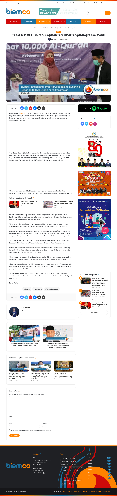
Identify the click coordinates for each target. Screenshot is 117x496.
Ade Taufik (53, 39)
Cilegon (64, 461)
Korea (64, 470)
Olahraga (65, 477)
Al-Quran (27, 289)
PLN (63, 483)
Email (11, 423)
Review (73, 21)
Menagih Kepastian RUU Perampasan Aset (29, 202)
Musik (72, 474)
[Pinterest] (30, 108)
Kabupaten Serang (76, 467)
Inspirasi (58, 21)
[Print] (43, 108)
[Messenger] (35, 108)
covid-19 (73, 461)
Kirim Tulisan (73, 3)
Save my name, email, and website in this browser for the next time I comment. (31, 430)
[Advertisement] (41, 136)
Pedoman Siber (83, 3)
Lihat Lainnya (94, 312)
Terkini (14, 21)
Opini (74, 477)
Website (45, 423)
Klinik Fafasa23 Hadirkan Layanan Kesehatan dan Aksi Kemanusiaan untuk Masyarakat (98, 294)
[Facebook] (22, 108)
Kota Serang (73, 470)
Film (73, 464)
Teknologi (43, 21)
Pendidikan (76, 480)
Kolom (88, 21)
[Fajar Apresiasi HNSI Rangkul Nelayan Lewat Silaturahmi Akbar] (48, 204)
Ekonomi (64, 464)
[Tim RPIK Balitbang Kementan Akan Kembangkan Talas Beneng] (63, 366)
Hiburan (29, 21)
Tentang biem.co (105, 3)
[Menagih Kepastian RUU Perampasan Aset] (14, 204)
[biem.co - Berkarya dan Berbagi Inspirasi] (18, 11)
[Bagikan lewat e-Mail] (39, 108)
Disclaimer (65, 3)
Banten (64, 458)
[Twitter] (26, 108)
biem (103, 21)
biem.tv (59, 3)
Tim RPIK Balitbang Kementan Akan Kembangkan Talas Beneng (63, 375)
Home (37, 28)
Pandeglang (38, 289)
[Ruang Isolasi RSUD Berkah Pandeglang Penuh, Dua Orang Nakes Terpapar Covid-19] (41, 366)
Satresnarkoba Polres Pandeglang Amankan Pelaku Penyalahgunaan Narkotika (17, 375)
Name (11, 416)
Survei (89, 478)
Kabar (45, 28)
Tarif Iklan (96, 3)
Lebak (64, 474)
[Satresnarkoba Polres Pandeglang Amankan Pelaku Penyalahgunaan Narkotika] (19, 366)
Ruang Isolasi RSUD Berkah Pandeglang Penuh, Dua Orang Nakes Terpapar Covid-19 (40, 375)
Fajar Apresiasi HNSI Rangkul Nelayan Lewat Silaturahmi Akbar (63, 203)
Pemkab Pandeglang (52, 289)
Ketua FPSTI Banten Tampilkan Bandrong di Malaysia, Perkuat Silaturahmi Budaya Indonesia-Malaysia (100, 281)
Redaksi (90, 3)
